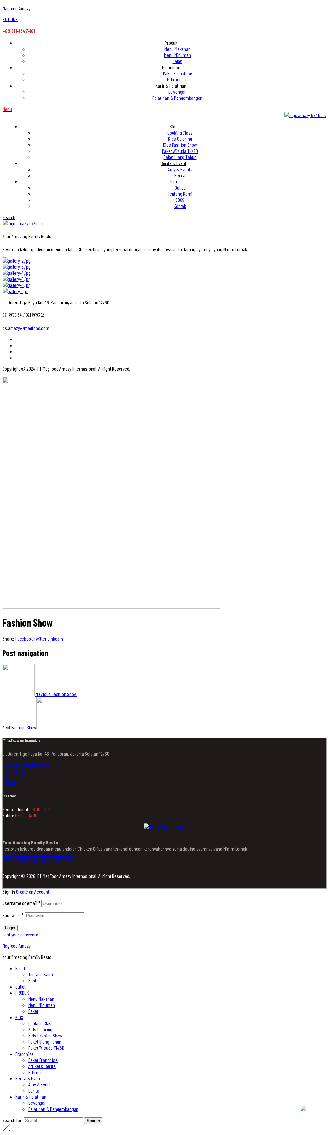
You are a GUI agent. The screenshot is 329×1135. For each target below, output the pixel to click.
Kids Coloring (40, 1029)
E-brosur (36, 1072)
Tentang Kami (40, 974)
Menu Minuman (41, 1005)
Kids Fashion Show (45, 1035)
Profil (20, 968)
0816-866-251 (14, 783)
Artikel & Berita (42, 1066)
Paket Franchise (43, 1060)
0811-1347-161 (14, 777)
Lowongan (37, 1103)
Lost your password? (21, 934)
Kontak (34, 980)
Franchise (24, 1054)
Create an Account (32, 891)
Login (10, 928)
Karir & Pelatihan (30, 1096)
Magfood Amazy (17, 8)
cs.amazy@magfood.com (26, 328)
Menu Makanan (41, 999)
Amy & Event (39, 1084)
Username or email (21, 903)
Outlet (20, 986)
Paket (33, 1011)
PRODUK (22, 993)
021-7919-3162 (14, 771)
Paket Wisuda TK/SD (46, 1048)
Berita (33, 1090)
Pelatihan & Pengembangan (53, 1109)
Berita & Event (28, 1078)
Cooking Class (41, 1023)
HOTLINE (10, 19)
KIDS (19, 1017)
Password (13, 915)
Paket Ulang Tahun (44, 1041)
